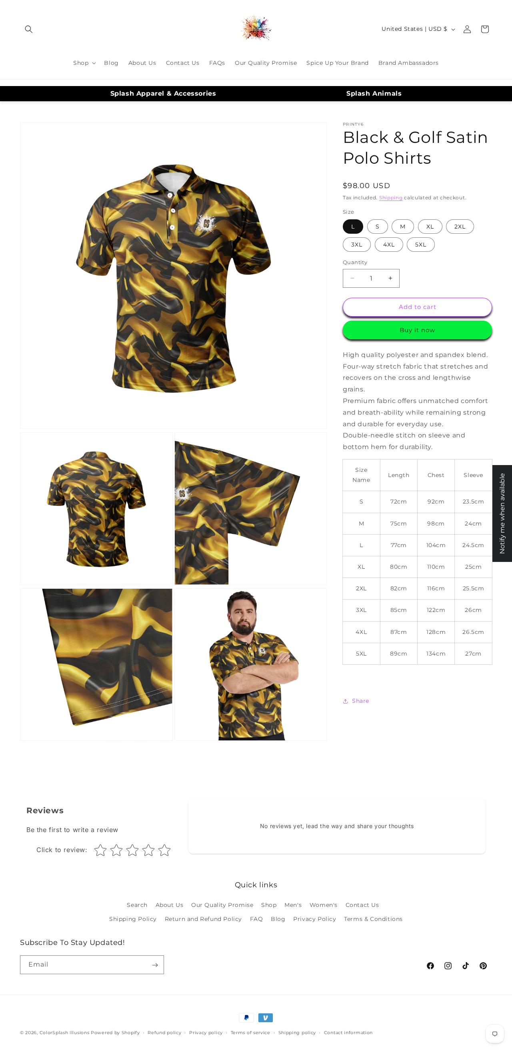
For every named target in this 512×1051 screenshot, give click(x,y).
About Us (170, 905)
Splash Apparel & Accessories (163, 93)
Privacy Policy (314, 919)
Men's (293, 905)
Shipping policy (297, 1032)
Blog (278, 919)
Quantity (355, 262)
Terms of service (250, 1032)
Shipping (391, 198)
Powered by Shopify (115, 1032)
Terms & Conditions (373, 919)
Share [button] (360, 700)
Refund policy (164, 1032)
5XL (420, 244)
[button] (29, 29)
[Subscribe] (155, 965)
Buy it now (417, 330)
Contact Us (362, 905)
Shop (268, 905)
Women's (324, 905)
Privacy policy (206, 1032)
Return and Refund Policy (203, 919)
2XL (460, 226)
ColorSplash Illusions (65, 1032)
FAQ (256, 919)
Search (137, 905)
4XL (389, 244)
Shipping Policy (133, 919)
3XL (356, 244)
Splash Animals (374, 93)
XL (430, 226)
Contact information (348, 1032)
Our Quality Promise (222, 905)
